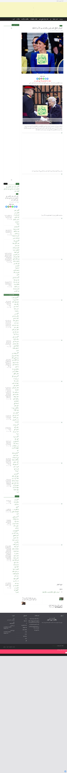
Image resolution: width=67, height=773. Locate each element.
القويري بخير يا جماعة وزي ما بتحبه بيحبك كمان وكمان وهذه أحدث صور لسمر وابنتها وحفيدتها (8, 303)
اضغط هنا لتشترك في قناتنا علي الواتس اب (42, 81)
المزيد (14, 19)
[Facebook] (47, 79)
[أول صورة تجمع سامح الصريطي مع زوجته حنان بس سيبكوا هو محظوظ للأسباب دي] (15, 443)
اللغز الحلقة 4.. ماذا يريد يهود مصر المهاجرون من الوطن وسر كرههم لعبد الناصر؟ (8, 585)
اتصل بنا (7, 646)
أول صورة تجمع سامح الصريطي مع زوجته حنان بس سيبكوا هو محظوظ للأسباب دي (8, 443)
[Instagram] (41, 79)
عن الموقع (5, 646)
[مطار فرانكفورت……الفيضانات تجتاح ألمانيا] (15, 510)
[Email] (39, 79)
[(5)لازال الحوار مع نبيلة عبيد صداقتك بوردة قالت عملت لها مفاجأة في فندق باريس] (15, 232)
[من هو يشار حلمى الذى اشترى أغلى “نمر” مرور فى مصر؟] (15, 429)
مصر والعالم (61, 25)
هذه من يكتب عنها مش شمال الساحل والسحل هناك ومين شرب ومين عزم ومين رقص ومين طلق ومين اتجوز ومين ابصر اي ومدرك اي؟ (8, 323)
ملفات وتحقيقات (33, 19)
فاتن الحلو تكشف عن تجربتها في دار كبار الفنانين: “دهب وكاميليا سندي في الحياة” (8, 216)
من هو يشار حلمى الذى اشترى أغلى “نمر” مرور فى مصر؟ (8, 428)
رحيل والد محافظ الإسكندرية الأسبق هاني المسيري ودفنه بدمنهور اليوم (29, 599)
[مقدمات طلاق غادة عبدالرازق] (15, 502)
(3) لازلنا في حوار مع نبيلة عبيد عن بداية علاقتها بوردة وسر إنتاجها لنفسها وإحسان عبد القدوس (8, 283)
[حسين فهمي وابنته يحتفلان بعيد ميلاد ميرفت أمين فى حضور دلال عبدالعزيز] (15, 522)
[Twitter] (45, 79)
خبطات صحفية (25, 636)
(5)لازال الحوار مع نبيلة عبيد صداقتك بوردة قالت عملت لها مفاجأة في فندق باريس (8, 232)
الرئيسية (14, 646)
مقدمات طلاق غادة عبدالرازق (8, 501)
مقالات (18, 19)
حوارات (17, 193)
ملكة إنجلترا (44, 592)
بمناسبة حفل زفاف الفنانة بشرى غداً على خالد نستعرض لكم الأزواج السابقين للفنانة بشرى (8, 343)
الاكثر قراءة (11, 294)
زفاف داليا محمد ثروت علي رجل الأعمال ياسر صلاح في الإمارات (8, 416)
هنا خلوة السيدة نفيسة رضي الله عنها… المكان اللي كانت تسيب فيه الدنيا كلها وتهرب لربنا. (33, 621)
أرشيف (26, 638)
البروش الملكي (56, 592)
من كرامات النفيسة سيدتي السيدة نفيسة (34, 618)
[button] (12, 19)
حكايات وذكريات (25, 19)
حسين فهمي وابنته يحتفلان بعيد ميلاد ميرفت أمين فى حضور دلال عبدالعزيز (8, 522)
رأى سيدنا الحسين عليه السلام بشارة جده (34, 624)
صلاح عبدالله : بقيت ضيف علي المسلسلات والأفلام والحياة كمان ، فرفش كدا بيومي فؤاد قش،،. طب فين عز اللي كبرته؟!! (8, 461)
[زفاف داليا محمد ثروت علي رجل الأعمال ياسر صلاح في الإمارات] (15, 417)
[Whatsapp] (43, 79)
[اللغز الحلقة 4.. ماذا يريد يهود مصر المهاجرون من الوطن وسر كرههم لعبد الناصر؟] (15, 585)
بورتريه (61, 19)
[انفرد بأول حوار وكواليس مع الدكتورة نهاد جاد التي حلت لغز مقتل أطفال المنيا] (11, 189)
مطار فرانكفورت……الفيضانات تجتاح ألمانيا (8, 510)
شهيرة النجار (55, 30)
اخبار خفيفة (55, 19)
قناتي (26, 640)
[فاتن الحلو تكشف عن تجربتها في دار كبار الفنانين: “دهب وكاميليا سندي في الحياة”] (15, 217)
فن (50, 19)
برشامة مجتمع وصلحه (36, 630)
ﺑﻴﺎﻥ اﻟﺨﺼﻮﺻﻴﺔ (10, 646)
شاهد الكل (5, 183)
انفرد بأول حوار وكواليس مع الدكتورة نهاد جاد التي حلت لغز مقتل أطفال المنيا (11, 198)
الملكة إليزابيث (50, 592)
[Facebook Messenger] (37, 79)
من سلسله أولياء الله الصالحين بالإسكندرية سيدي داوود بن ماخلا (34, 627)
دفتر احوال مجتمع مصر (43, 19)
